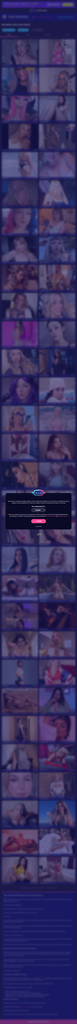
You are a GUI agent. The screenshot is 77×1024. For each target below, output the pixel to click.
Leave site (38, 526)
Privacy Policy (62, 516)
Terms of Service (50, 516)
